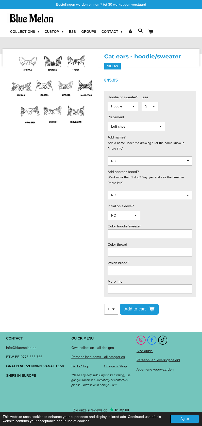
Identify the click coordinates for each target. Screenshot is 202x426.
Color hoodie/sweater (124, 226)
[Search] (140, 31)
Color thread (117, 244)
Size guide (144, 351)
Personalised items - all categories (98, 357)
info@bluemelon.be (21, 348)
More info (115, 281)
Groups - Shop (115, 366)
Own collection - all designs (92, 348)
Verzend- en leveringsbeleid (158, 360)
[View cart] (151, 32)
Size (145, 97)
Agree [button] (185, 419)
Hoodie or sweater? (123, 97)
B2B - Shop (80, 366)
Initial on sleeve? (121, 206)
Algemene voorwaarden (155, 369)
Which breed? (118, 263)
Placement (116, 117)
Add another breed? (123, 172)
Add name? (117, 137)
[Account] (130, 32)
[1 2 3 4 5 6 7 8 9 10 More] (111, 309)
